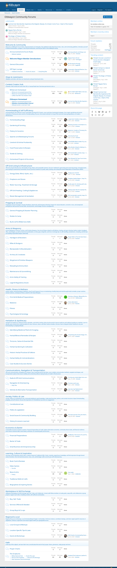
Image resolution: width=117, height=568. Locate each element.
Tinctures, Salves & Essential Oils (21, 341)
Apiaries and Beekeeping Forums (22, 137)
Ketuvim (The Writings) (33, 557)
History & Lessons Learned (19, 421)
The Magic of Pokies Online (17, 36)
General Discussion (17, 64)
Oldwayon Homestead (18, 99)
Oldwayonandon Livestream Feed (21, 105)
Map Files (14, 385)
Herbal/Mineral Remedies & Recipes (23, 335)
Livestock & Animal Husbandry (21, 142)
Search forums (16, 13)
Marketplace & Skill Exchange (18, 491)
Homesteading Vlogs (17, 120)
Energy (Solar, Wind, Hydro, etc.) (21, 173)
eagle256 (77, 65)
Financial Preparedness (18, 435)
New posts (7, 13)
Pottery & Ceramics (17, 131)
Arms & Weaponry (13, 228)
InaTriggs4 (78, 59)
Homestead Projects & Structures (22, 159)
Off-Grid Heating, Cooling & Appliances (24, 190)
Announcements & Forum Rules (21, 52)
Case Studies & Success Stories (21, 364)
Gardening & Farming (18, 125)
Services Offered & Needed (19, 505)
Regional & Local (13, 517)
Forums (21, 10)
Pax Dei (14, 468)
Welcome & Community (16, 45)
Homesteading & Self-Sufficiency (19, 110)
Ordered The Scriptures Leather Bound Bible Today (82, 555)
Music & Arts (14, 472)
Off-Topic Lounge (16, 69)
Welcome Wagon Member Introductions (19, 33)
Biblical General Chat (17, 556)
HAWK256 (78, 474)
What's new (30, 10)
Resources (49, 10)
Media (40, 10)
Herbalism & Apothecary (16, 320)
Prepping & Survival (14, 203)
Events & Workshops (17, 536)
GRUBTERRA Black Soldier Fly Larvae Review (80, 141)
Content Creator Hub (14, 84)
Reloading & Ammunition (19, 266)
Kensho (77, 303)
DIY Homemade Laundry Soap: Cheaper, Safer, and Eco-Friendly (85, 195)
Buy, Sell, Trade (15, 499)
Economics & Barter (14, 427)
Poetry (13, 474)
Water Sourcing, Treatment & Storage (23, 185)
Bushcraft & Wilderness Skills (20, 222)
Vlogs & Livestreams (14, 77)
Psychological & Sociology (19, 314)
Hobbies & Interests (17, 71)
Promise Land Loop (73, 383)
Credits (68, 10)
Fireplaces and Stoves (17, 179)
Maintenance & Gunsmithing (20, 271)
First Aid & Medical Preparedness (21, 297)
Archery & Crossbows (17, 255)
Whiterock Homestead (18, 90)
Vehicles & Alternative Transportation (23, 390)
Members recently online (100, 32)
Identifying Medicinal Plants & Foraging (24, 330)
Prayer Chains (15, 549)
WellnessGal (79, 298)
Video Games (14, 466)
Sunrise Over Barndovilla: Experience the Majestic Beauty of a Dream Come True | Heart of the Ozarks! (40, 24)
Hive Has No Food (73, 136)
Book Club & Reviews (17, 461)
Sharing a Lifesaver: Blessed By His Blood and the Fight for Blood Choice (87, 296)
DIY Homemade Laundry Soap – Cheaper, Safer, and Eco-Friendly (85, 153)
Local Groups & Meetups (18, 525)
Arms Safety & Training (18, 277)
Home (14, 10)
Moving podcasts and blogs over (77, 52)
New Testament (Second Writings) (21, 559)
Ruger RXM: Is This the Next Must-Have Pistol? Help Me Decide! (85, 237)
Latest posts (10, 21)
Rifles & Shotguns (16, 243)
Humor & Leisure (30, 71)
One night (71, 472)
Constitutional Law (16, 404)
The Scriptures (15, 554)
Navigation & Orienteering (19, 383)
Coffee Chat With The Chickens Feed (21, 95)
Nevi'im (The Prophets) (18, 557)
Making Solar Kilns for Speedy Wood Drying (80, 190)
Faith (8, 542)
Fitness (12, 308)
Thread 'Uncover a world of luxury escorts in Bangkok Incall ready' (101, 60)
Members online (96, 21)
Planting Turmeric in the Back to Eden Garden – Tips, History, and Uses (87, 124)
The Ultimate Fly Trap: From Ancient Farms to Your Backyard (84, 158)
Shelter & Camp (15, 216)
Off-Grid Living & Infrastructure (19, 166)
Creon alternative (73, 302)
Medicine (13, 303)
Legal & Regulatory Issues (19, 283)
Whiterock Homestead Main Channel (22, 94)
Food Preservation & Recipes (20, 148)
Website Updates (16, 54)
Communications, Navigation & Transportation (25, 370)
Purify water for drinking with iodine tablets (80, 184)
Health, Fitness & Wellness (17, 289)
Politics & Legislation (17, 410)
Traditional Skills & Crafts (19, 479)
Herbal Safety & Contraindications (22, 358)
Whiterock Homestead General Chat (21, 92)
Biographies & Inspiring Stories (21, 485)
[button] (35, 10)
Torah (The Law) (30, 556)
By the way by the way (74, 63)
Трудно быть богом (14, 30)
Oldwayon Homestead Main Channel (18, 27)
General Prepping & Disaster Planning (23, 210)
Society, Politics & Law (15, 396)
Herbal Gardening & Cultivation (21, 347)
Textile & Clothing (16, 154)
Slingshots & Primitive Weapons (21, 260)
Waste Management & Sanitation (22, 196)
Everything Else (43, 71)
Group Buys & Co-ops (17, 510)
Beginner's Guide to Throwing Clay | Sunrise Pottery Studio (84, 130)
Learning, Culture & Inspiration (19, 453)
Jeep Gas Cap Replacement (75, 389)
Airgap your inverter (73, 173)
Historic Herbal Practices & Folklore (22, 352)
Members (59, 10)
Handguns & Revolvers (18, 238)
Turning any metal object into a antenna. (79, 377)
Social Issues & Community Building (23, 415)
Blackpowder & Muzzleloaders (20, 249)
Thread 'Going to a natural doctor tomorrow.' (101, 69)
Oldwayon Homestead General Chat (21, 101)
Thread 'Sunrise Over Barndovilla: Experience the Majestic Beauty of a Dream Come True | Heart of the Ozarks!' (102, 96)
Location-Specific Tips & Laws (20, 530)
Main (7, 10)
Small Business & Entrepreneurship (22, 447)
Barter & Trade (15, 441)
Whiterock (78, 93)
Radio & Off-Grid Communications (22, 378)
